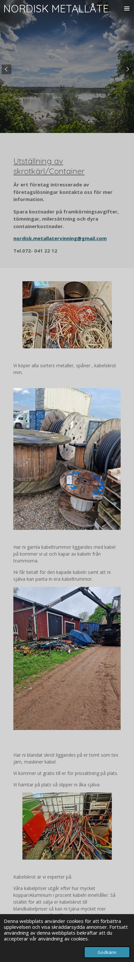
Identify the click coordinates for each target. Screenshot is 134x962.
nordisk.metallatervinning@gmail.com (60, 238)
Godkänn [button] (107, 952)
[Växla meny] (127, 8)
